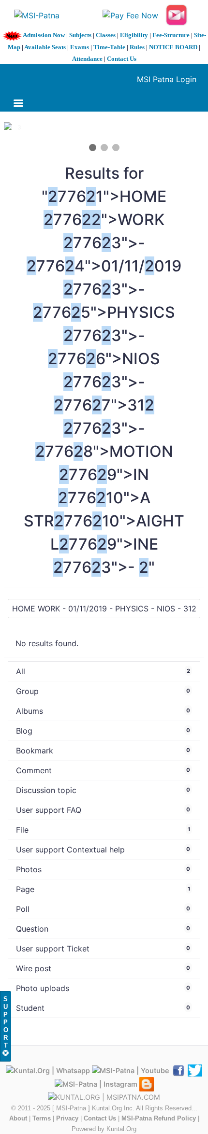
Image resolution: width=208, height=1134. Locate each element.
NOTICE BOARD (173, 47)
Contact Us (121, 58)
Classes (106, 35)
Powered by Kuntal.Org (104, 1129)
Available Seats (45, 47)
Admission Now (44, 35)
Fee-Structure (171, 35)
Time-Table (109, 47)
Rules (137, 47)
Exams (79, 47)
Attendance (87, 58)
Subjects (80, 35)
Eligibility (134, 35)
